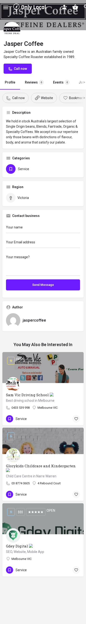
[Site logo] (30, 7)
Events (60, 82)
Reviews (33, 82)
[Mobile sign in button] (64, 7)
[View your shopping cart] (75, 7)
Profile (10, 82)
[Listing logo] (12, 30)
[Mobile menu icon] (5, 7)
